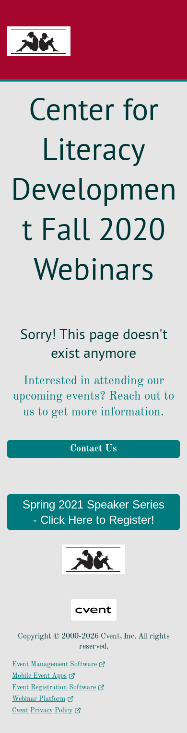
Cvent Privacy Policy (42, 710)
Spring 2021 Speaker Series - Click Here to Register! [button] (93, 512)
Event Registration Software (54, 687)
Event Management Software (54, 664)
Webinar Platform (38, 699)
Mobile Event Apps (39, 676)
